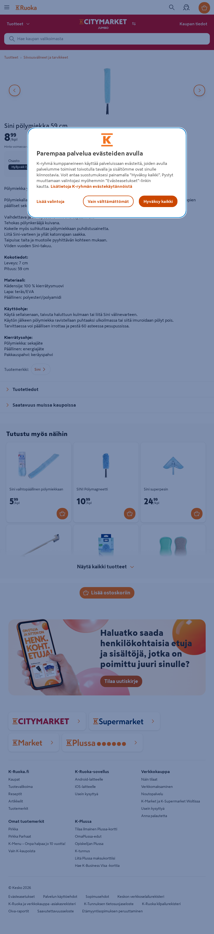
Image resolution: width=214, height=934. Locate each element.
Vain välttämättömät (108, 201)
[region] (107, 173)
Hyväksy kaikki (158, 201)
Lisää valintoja (50, 201)
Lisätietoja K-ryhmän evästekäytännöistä (91, 186)
